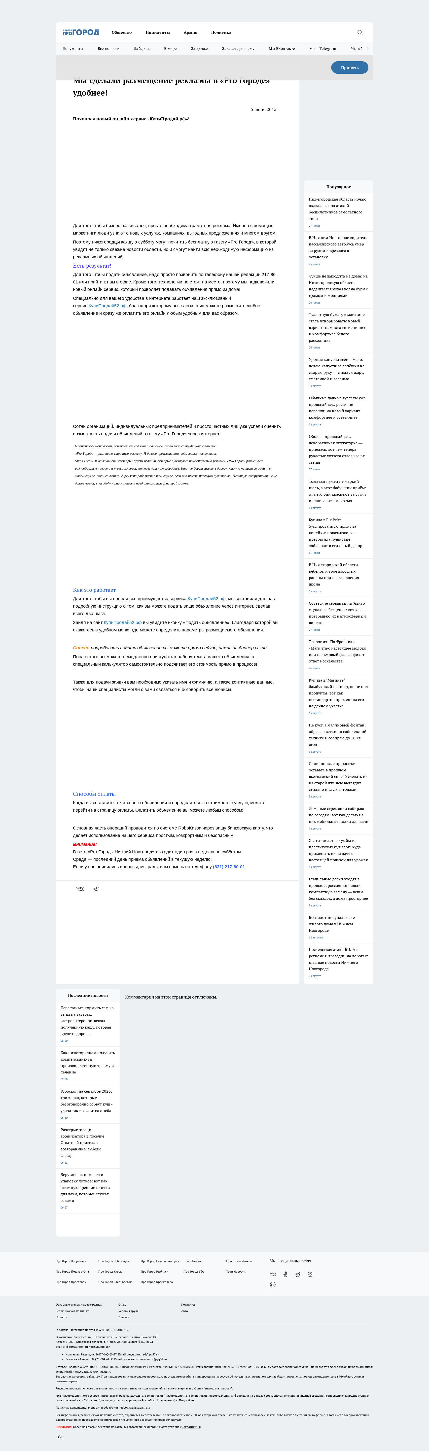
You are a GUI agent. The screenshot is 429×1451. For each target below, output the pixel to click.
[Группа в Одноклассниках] (285, 1274)
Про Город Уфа (193, 1271)
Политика (221, 32)
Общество (122, 32)
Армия (190, 32)
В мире (170, 48)
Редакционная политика (72, 1311)
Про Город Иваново (239, 1261)
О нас (122, 1304)
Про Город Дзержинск (71, 1261)
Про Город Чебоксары (113, 1261)
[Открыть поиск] (360, 32)
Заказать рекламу (238, 48)
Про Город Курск (110, 1271)
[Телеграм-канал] (297, 1274)
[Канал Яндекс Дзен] (310, 1274)
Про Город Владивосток (115, 1282)
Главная (123, 1317)
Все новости (108, 48)
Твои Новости (236, 1271)
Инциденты (158, 32)
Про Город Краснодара (157, 1282)
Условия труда (128, 1311)
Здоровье (199, 48)
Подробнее (186, 1400)
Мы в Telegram (322, 48)
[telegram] (98, 888)
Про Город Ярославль (71, 1282)
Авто (184, 1311)
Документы (73, 48)
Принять (350, 67)
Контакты (188, 1304)
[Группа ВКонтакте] (273, 1274)
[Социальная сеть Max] (273, 1284)
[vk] (80, 888)
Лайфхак (142, 48)
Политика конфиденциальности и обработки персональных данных (103, 1407)
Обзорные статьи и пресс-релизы (79, 1304)
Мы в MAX (360, 48)
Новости (62, 1317)
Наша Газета (192, 1261)
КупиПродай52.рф (108, 305)
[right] (367, 48)
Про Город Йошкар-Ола (72, 1271)
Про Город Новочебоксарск (160, 1261)
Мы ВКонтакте (282, 48)
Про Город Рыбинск (154, 1271)
